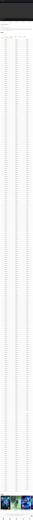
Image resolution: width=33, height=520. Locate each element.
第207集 (27, 354)
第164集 (6, 384)
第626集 (6, 79)
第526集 (16, 144)
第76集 (16, 441)
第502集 (16, 160)
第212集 (6, 352)
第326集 (6, 277)
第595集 (16, 99)
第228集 (27, 340)
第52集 (16, 457)
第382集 (16, 239)
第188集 (6, 368)
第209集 (6, 354)
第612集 (27, 87)
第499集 (16, 162)
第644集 (6, 67)
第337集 (16, 269)
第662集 (6, 55)
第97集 (16, 427)
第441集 (27, 200)
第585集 (27, 105)
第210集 (27, 352)
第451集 (16, 194)
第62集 (6, 451)
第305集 (6, 291)
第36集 (27, 467)
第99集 (27, 425)
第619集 (16, 83)
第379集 (16, 241)
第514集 (16, 152)
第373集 (16, 245)
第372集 (27, 245)
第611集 (6, 89)
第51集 (27, 457)
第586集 (16, 105)
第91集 (16, 431)
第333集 (27, 271)
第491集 (6, 168)
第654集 (27, 59)
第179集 (6, 374)
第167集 (6, 382)
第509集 (6, 156)
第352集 (16, 259)
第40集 (16, 465)
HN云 (15, 36)
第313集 (16, 285)
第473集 (6, 180)
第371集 (6, 247)
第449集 (6, 196)
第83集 (6, 437)
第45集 (27, 461)
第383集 (6, 239)
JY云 (2, 36)
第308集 (6, 289)
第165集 (27, 382)
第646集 (16, 65)
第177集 (27, 374)
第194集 (6, 364)
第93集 (27, 429)
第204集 (27, 356)
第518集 (6, 150)
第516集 (27, 150)
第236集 (6, 336)
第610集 (16, 89)
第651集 (27, 61)
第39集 (27, 465)
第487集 (16, 170)
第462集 (27, 186)
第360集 (27, 253)
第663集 (27, 53)
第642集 (27, 67)
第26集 (6, 475)
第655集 (16, 59)
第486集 (27, 170)
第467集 (6, 184)
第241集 (16, 332)
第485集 (6, 172)
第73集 (16, 443)
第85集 (16, 435)
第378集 (27, 241)
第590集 (6, 103)
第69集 (27, 445)
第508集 (16, 156)
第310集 (16, 287)
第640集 (16, 69)
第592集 (16, 101)
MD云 (6, 36)
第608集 (6, 91)
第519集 (27, 148)
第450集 (27, 194)
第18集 (27, 479)
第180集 (27, 372)
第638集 (6, 71)
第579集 (27, 109)
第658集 (16, 57)
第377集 (6, 243)
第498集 (27, 162)
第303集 (27, 291)
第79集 (16, 439)
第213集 (27, 350)
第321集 (27, 279)
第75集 (27, 441)
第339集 (27, 267)
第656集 (6, 59)
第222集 (27, 344)
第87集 (27, 433)
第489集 (27, 168)
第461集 (6, 188)
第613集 (16, 87)
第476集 (6, 178)
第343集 (16, 265)
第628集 (16, 77)
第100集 (16, 425)
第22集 (16, 477)
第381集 (27, 239)
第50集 (6, 459)
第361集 (16, 253)
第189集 (27, 366)
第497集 (6, 164)
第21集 (27, 477)
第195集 (27, 362)
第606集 (27, 91)
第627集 (27, 77)
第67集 (16, 447)
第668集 (6, 51)
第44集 (6, 463)
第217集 (16, 348)
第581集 (6, 109)
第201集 (27, 358)
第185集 (6, 370)
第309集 (27, 287)
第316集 (16, 283)
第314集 (6, 285)
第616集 (16, 85)
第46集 (16, 461)
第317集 (6, 283)
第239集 (6, 334)
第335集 (6, 271)
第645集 (27, 65)
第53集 (6, 457)
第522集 (27, 146)
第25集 (16, 475)
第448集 (16, 196)
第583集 (16, 107)
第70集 (16, 445)
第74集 (6, 443)
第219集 (27, 346)
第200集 (6, 360)
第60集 (27, 451)
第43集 (16, 463)
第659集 (6, 57)
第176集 (6, 376)
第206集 (6, 356)
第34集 (16, 469)
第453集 (27, 192)
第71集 (6, 445)
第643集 (16, 67)
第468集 (27, 182)
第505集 (16, 158)
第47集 (6, 461)
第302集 (6, 293)
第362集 (6, 253)
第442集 (16, 200)
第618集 (27, 83)
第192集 (27, 364)
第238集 (16, 334)
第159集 (27, 386)
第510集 (27, 154)
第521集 (6, 148)
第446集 (6, 198)
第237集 (27, 334)
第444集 (27, 198)
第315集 (27, 283)
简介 (9, 24)
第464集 (6, 186)
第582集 (27, 107)
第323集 (6, 279)
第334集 (16, 271)
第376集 (16, 243)
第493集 (16, 166)
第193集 (16, 364)
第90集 (27, 431)
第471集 (27, 180)
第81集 (27, 437)
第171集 (27, 378)
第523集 (16, 146)
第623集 (6, 81)
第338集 (6, 269)
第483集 (27, 172)
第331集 (16, 273)
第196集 (16, 362)
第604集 (16, 93)
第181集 (16, 372)
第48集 (27, 459)
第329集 (6, 275)
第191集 (6, 366)
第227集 (6, 342)
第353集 (6, 259)
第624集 (27, 79)
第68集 (6, 447)
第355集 (16, 257)
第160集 (16, 386)
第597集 (27, 97)
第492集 (27, 166)
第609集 (27, 89)
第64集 (16, 449)
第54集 (27, 455)
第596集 (6, 99)
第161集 (6, 386)
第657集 (27, 57)
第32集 (6, 471)
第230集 (6, 340)
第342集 (27, 265)
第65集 (6, 449)
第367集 (16, 249)
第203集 (6, 358)
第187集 (16, 368)
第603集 (27, 93)
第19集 (16, 479)
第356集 (6, 257)
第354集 (27, 257)
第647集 (6, 65)
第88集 (16, 433)
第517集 (16, 150)
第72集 (27, 443)
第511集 (16, 154)
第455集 (6, 192)
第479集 (6, 176)
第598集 (16, 97)
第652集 (16, 61)
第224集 (6, 344)
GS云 (20, 36)
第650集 (6, 63)
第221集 (6, 346)
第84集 (27, 435)
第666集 (27, 51)
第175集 (16, 376)
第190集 (16, 366)
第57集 (27, 453)
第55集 (16, 455)
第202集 (16, 358)
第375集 (27, 243)
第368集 (6, 249)
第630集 (27, 75)
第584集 (6, 107)
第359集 (6, 255)
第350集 (6, 261)
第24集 (27, 475)
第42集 (27, 463)
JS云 (24, 36)
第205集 (16, 356)
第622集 (16, 81)
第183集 (27, 370)
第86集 (6, 435)
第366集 (27, 249)
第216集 (27, 348)
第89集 (6, 433)
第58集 (16, 453)
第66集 (27, 447)
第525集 (27, 144)
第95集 (6, 429)
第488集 (6, 170)
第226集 (16, 342)
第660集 (27, 55)
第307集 (16, 289)
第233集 (6, 338)
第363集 (27, 251)
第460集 (16, 188)
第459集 (27, 188)
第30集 (27, 471)
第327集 (27, 275)
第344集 (6, 265)
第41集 (6, 465)
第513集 (27, 152)
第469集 (16, 182)
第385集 (16, 237)
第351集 (27, 259)
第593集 (6, 101)
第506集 (6, 158)
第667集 (16, 51)
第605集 (6, 93)
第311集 (6, 287)
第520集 (16, 148)
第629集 (6, 77)
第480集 (27, 174)
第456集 (27, 190)
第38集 (6, 467)
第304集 (16, 291)
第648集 (27, 63)
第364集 (16, 251)
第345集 (27, 263)
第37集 (16, 467)
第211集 (16, 352)
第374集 (6, 245)
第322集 (16, 279)
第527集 (6, 144)
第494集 (6, 166)
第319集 (16, 281)
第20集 (6, 479)
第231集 (27, 338)
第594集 (27, 99)
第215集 (6, 350)
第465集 (27, 184)
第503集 (6, 160)
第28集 (16, 473)
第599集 (6, 97)
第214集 (16, 350)
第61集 (16, 451)
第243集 (27, 330)
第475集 (16, 178)
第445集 (16, 198)
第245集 (6, 330)
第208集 (16, 354)
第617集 (6, 85)
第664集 (16, 53)
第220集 (16, 346)
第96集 (27, 427)
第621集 (27, 81)
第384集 (27, 237)
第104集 (6, 423)
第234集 (27, 336)
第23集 (6, 477)
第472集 (16, 180)
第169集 (16, 380)
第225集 (27, 342)
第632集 (6, 75)
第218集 (6, 348)
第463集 (16, 186)
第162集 (27, 384)
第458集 (6, 190)
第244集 (16, 330)
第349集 (16, 261)
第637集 (16, 71)
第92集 (6, 431)
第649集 (16, 63)
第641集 (6, 69)
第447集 (27, 196)
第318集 (27, 281)
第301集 (16, 293)
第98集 (6, 427)
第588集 (27, 103)
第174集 (27, 376)
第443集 (6, 200)
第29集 (6, 473)
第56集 (6, 455)
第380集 (6, 241)
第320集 (6, 281)
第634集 (16, 73)
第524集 (6, 146)
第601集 (16, 95)
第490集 (16, 168)
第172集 (16, 378)
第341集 (6, 267)
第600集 (27, 95)
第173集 (6, 378)
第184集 (16, 370)
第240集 (27, 332)
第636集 (27, 71)
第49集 (16, 459)
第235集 (16, 336)
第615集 (27, 85)
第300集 (27, 293)
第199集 (16, 360)
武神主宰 (2, 24)
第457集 (16, 190)
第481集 (16, 174)
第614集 (6, 87)
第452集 (6, 194)
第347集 (6, 263)
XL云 (11, 36)
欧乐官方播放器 (3, 34)
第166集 (16, 382)
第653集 (6, 61)
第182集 (6, 372)
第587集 (6, 105)
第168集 (27, 380)
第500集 (6, 162)
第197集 (6, 362)
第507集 (27, 156)
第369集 (27, 247)
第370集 (16, 247)
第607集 (16, 91)
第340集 (16, 267)
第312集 (27, 285)
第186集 (27, 368)
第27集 (27, 473)
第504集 (27, 158)
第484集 (16, 172)
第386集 (6, 237)
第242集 (6, 332)
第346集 (16, 263)
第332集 (6, 273)
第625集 (16, 79)
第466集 (16, 184)
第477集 (27, 176)
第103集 (16, 423)
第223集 (16, 344)
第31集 (16, 471)
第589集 (16, 103)
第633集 (27, 73)
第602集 (6, 95)
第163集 (16, 384)
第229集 (16, 340)
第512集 (6, 154)
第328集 (16, 275)
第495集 (27, 164)
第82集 (16, 437)
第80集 (6, 439)
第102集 (27, 423)
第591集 (27, 101)
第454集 (16, 192)
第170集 (6, 380)
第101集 (6, 425)
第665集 (6, 53)
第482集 (6, 174)
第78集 (27, 439)
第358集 (16, 255)
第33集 (27, 469)
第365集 (6, 251)
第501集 (27, 160)
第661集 (16, 55)
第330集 (27, 273)
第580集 (16, 109)
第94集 (16, 429)
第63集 (27, 449)
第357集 (27, 255)
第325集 (16, 277)
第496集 (16, 164)
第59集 (6, 453)
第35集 (6, 469)
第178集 (16, 374)
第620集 (6, 83)
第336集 (27, 269)
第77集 (6, 441)
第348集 (27, 261)
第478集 (16, 176)
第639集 (27, 69)
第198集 (27, 360)
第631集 (16, 75)
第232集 (16, 338)
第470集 (6, 182)
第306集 (27, 289)
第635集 (6, 73)
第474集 (27, 178)
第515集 (6, 152)
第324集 (27, 277)
